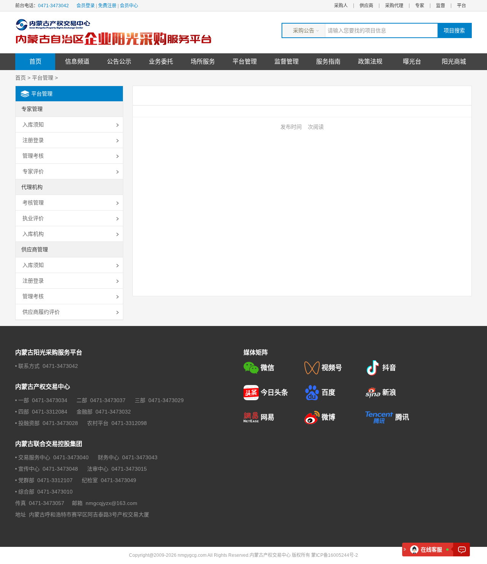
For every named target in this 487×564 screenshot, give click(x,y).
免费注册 (107, 5)
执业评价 (33, 218)
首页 (35, 61)
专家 (419, 5)
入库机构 (33, 234)
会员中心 (129, 5)
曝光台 (412, 61)
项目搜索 (454, 30)
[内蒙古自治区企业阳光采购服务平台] (116, 32)
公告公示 (119, 61)
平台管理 (244, 61)
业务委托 (161, 61)
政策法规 (370, 61)
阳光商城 (454, 61)
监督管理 (286, 61)
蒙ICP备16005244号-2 (334, 555)
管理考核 (33, 156)
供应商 (366, 5)
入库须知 (33, 124)
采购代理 (394, 5)
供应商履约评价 (41, 312)
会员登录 (85, 5)
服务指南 (328, 61)
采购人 (341, 5)
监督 (440, 5)
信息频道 (77, 61)
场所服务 (203, 61)
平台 (461, 5)
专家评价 (33, 171)
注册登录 (33, 140)
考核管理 (33, 203)
